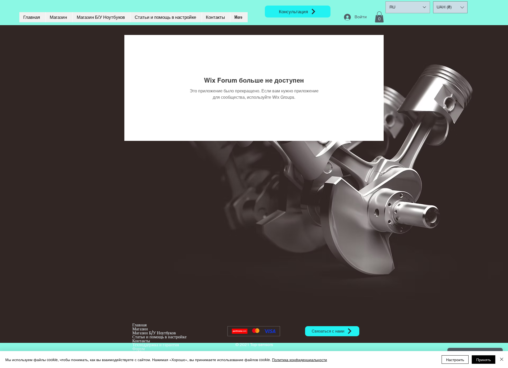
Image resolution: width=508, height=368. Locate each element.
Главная (139, 325)
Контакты (141, 341)
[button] (379, 17)
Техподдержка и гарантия (155, 345)
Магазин (140, 329)
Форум (138, 349)
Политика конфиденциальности (299, 359)
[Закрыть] (501, 359)
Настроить (455, 359)
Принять (483, 359)
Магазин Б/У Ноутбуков (154, 333)
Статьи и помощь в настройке (159, 337)
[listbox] (450, 7)
